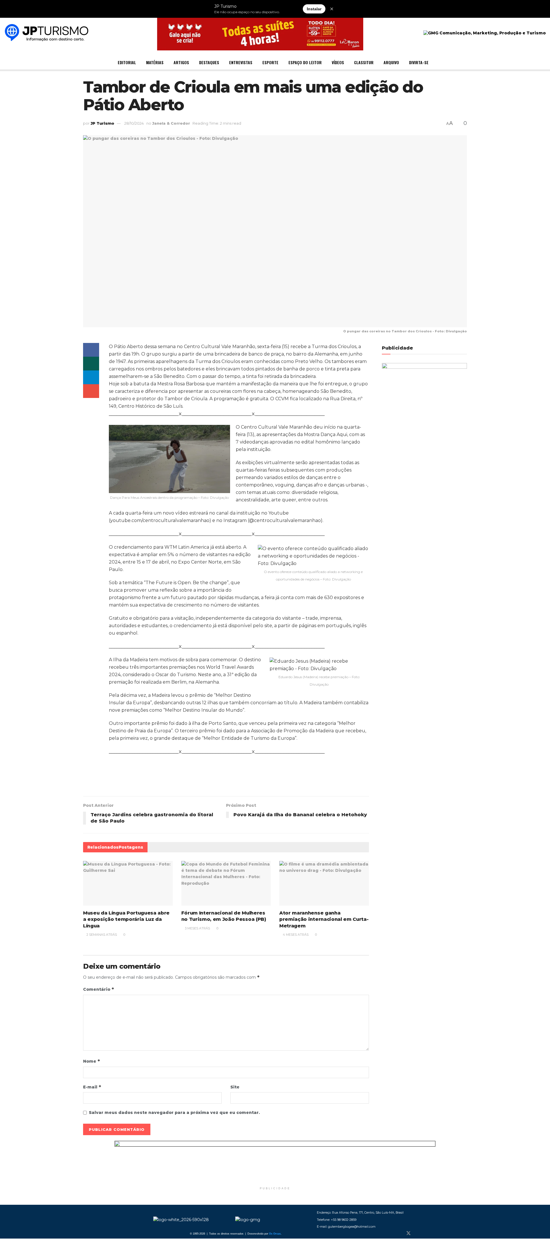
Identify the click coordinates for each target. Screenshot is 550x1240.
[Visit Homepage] (46, 33)
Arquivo (391, 62)
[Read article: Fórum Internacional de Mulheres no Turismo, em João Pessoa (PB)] (226, 883)
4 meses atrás (295, 935)
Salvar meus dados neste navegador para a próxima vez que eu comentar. (174, 1112)
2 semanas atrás (101, 935)
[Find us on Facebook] (398, 1233)
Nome (91, 1061)
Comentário (98, 989)
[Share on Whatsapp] (91, 363)
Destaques (209, 62)
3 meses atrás (197, 928)
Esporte (270, 62)
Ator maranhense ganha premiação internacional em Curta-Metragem (323, 919)
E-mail (92, 1087)
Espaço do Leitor (305, 62)
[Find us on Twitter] (408, 1233)
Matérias (155, 62)
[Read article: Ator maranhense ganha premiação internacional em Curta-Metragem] (324, 883)
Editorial (127, 62)
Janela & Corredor (171, 123)
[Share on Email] (91, 391)
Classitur (364, 62)
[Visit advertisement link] (275, 1162)
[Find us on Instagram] (418, 1233)
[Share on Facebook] (91, 350)
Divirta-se (419, 62)
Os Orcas (275, 1233)
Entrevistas (240, 62)
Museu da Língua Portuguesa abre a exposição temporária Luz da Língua (126, 919)
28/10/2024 (134, 123)
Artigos (181, 62)
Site (234, 1087)
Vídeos (338, 62)
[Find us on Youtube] (427, 1233)
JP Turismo (102, 123)
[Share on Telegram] (91, 377)
